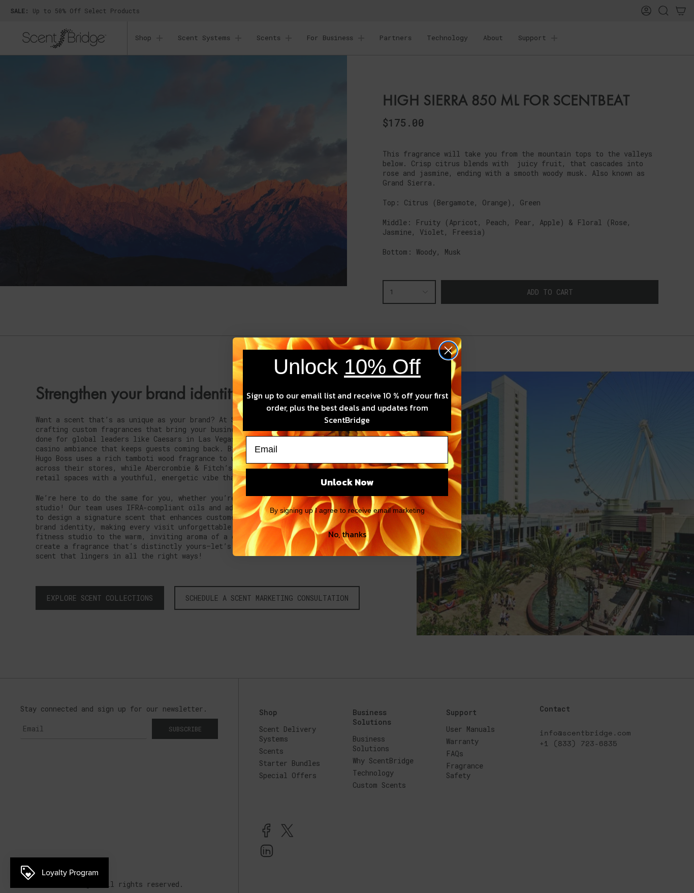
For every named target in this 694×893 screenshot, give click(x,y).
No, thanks (347, 534)
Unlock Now (347, 482)
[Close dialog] (448, 350)
